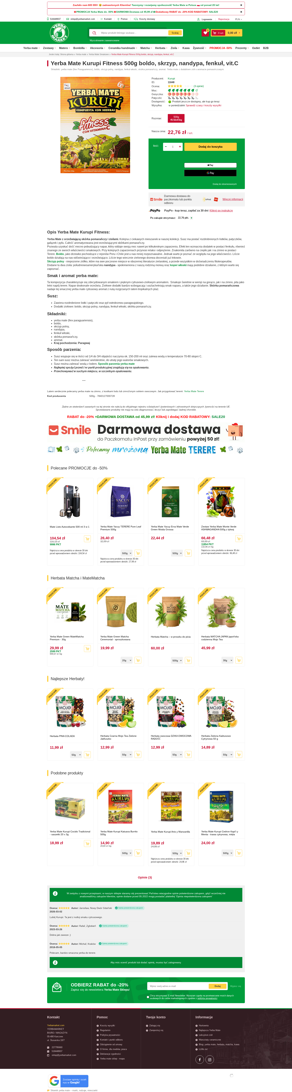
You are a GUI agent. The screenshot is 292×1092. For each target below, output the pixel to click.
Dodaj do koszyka (211, 146)
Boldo (60, 254)
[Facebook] (200, 1059)
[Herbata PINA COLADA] (70, 712)
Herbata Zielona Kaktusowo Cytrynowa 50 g (216, 737)
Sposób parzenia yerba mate (116, 363)
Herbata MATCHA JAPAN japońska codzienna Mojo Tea (220, 638)
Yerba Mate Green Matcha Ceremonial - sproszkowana (115, 638)
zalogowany (174, 962)
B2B (266, 47)
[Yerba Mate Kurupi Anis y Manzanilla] (171, 807)
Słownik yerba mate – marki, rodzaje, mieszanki (74, 1090)
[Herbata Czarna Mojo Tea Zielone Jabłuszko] (120, 712)
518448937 (55, 19)
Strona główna (67, 54)
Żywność (198, 47)
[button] (240, 19)
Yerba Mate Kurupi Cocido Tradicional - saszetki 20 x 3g (70, 833)
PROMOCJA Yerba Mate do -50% (94, 11)
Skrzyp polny (55, 261)
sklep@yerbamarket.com (82, 19)
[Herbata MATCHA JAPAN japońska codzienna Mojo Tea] (221, 612)
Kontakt (108, 19)
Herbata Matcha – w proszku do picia (171, 636)
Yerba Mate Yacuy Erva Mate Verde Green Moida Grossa (170, 528)
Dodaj (218, 986)
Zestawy (48, 47)
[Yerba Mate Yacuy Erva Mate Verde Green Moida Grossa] (171, 502)
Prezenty (241, 47)
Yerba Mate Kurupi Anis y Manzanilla (170, 831)
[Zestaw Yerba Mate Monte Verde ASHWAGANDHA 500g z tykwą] (221, 502)
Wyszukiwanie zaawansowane (104, 40)
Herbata (160, 47)
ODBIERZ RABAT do (100, 986)
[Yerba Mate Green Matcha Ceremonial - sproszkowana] (120, 612)
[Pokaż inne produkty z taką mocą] (206, 90)
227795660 (57, 1047)
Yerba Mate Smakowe (99, 54)
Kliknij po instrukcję (221, 210)
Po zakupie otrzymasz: (163, 218)
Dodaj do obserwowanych (225, 184)
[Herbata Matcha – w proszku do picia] (171, 612)
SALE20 (213, 11)
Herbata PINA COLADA (62, 736)
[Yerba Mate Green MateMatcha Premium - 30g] (70, 612)
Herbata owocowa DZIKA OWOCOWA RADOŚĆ (171, 737)
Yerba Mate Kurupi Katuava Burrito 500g (119, 833)
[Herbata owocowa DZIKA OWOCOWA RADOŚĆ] (171, 712)
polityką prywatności (207, 998)
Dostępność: (158, 101)
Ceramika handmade (121, 47)
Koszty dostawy (147, 19)
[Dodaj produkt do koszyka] (87, 538)
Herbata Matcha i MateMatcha (78, 578)
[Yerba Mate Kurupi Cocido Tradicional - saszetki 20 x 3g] (70, 807)
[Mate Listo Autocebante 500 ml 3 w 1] (70, 502)
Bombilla (79, 47)
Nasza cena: (159, 131)
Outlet (256, 47)
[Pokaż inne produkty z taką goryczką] (206, 94)
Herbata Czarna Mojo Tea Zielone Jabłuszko (118, 737)
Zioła (174, 47)
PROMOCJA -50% (221, 47)
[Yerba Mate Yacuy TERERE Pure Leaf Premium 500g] (120, 502)
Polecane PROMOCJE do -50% (79, 468)
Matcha (145, 47)
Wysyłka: (157, 105)
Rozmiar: (157, 118)
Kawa (186, 47)
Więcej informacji (233, 199)
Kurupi (171, 78)
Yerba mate (30, 47)
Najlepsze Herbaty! (67, 678)
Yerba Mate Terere (194, 391)
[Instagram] (209, 1059)
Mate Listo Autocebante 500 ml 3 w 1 (69, 526)
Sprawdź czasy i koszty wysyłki (203, 105)
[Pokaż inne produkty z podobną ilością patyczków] (206, 98)
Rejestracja (223, 19)
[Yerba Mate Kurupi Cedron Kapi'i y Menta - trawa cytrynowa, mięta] (221, 807)
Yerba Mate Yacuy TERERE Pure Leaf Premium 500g (120, 528)
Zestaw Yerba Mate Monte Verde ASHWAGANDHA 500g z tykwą (218, 528)
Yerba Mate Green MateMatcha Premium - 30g (67, 638)
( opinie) (199, 86)
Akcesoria (96, 47)
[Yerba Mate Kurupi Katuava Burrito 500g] (120, 807)
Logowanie (207, 19)
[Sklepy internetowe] (231, 1075)
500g (176, 118)
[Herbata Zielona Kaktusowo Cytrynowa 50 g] (221, 712)
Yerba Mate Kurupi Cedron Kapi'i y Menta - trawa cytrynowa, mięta (219, 833)
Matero (63, 47)
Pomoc (124, 19)
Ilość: (156, 145)
